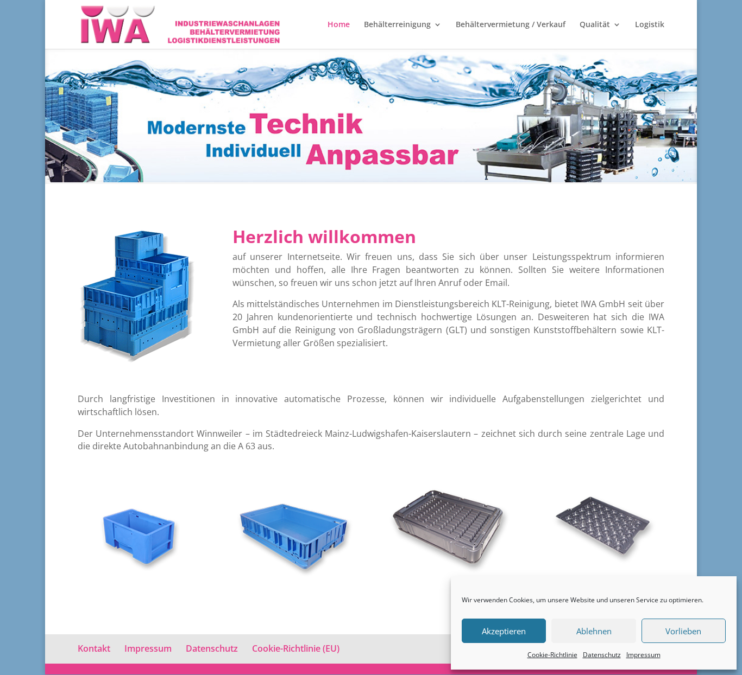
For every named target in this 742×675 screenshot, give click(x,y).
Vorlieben (683, 631)
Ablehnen (594, 631)
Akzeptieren (504, 631)
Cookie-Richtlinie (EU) (295, 648)
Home (339, 25)
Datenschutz (602, 654)
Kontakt (94, 648)
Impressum (643, 654)
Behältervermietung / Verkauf (510, 25)
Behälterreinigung (397, 25)
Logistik (649, 25)
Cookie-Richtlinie (552, 654)
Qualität (595, 25)
